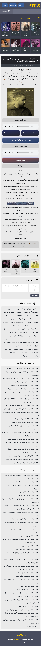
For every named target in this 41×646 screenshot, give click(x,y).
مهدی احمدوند (18, 349)
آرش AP (28, 322)
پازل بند (35, 356)
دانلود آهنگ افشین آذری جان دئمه (27, 492)
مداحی (5, 5)
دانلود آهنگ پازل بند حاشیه (29, 586)
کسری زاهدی (34, 353)
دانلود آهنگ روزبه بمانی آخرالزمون (27, 495)
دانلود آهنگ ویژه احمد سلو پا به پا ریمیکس (24, 385)
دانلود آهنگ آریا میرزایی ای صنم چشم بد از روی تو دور (20, 389)
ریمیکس (13, 5)
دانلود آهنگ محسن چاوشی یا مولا (27, 482)
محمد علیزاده (7, 329)
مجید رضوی (9, 339)
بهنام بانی (17, 315)
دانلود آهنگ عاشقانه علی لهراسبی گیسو (25, 419)
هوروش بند (34, 326)
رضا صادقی (20, 322)
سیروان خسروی (22, 312)
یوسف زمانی (20, 346)
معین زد (5, 322)
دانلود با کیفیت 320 (28, 133)
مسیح (36, 322)
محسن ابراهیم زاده (32, 349)
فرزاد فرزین (12, 336)
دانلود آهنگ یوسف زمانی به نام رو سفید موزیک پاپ (21, 409)
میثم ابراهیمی (9, 342)
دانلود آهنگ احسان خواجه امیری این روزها (24, 422)
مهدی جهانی (26, 356)
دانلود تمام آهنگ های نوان (18, 140)
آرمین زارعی (10, 319)
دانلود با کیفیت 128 (9, 133)
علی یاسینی (7, 315)
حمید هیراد (13, 332)
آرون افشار (24, 326)
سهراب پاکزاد (33, 312)
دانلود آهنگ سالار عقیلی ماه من (28, 596)
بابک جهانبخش (33, 329)
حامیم (36, 315)
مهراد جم (16, 326)
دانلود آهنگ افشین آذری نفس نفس (26, 549)
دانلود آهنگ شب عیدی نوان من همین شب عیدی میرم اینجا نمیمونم (19, 60)
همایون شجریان (32, 309)
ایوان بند (16, 329)
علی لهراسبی (27, 315)
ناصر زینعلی (34, 332)
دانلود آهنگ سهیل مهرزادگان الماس (26, 576)
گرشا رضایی (12, 353)
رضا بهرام (29, 346)
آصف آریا (11, 309)
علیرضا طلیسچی (20, 339)
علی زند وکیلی (21, 319)
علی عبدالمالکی (33, 339)
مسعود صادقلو (33, 342)
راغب (12, 322)
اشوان (23, 329)
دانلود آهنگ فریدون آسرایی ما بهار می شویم (23, 519)
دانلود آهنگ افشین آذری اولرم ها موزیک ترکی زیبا (22, 405)
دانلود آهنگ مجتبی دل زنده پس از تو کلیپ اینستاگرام (20, 379)
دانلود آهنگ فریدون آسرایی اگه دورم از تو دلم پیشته (21, 610)
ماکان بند (8, 349)
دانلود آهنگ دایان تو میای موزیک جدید (25, 382)
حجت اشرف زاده (9, 312)
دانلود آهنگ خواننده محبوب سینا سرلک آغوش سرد (21, 368)
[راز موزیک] (34, 5)
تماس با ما (21, 643)
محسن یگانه (22, 336)
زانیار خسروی (21, 309)
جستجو (4, 11)
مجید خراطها (24, 332)
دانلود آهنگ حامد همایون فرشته (27, 573)
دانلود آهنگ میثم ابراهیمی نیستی (27, 590)
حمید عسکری (33, 336)
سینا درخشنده (33, 319)
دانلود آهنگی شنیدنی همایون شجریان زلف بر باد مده (21, 456)
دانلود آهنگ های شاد (31, 627)
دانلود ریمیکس (20, 160)
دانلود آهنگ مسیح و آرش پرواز (28, 606)
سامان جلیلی (23, 353)
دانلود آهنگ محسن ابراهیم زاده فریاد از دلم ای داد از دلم (20, 593)
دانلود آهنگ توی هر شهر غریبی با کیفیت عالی (23, 439)
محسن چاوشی (21, 342)
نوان (29, 243)
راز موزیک (35, 243)
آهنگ (21, 5)
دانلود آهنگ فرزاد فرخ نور (30, 546)
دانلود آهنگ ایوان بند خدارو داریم (27, 536)
